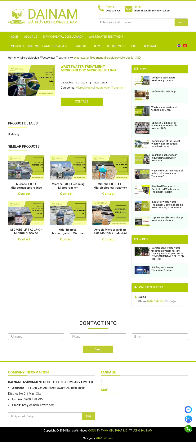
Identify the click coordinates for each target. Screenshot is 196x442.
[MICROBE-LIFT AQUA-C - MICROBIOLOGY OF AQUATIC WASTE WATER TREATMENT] (26, 213)
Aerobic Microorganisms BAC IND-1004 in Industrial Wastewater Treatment (110, 233)
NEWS (97, 46)
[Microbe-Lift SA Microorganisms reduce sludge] (26, 167)
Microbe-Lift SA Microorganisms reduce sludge (26, 188)
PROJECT (81, 46)
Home (14, 36)
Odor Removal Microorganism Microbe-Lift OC (68, 233)
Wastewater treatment (106, 36)
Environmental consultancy (63, 36)
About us (30, 36)
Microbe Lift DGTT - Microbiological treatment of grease (110, 188)
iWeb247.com (104, 438)
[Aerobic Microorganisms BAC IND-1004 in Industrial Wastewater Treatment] (110, 213)
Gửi (88, 416)
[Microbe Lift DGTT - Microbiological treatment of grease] (110, 167)
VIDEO (134, 46)
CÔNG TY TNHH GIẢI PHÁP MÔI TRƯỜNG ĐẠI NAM (120, 430)
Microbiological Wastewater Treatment (40, 46)
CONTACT (81, 101)
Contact (150, 46)
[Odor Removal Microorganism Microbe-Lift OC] (68, 213)
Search (181, 22)
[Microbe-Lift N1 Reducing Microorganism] (68, 167)
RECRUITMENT (116, 46)
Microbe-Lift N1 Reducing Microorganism (68, 186)
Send (98, 349)
